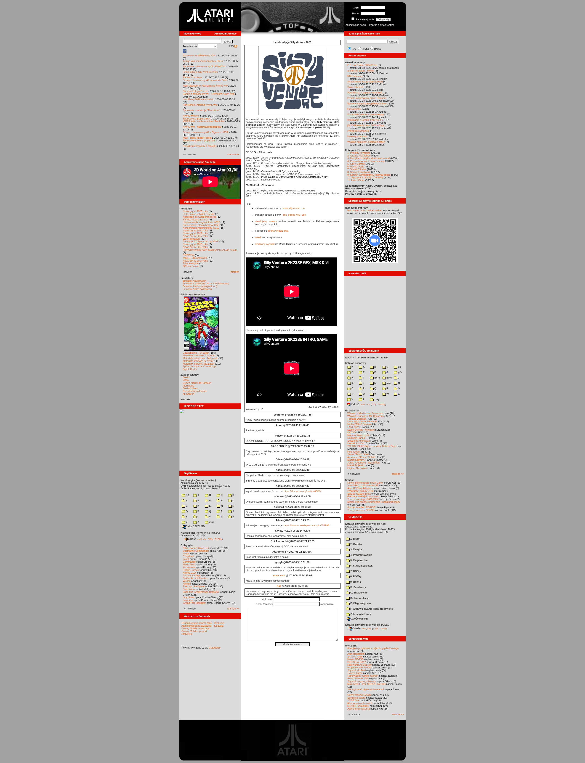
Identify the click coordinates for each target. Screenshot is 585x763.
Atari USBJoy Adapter (359, 488)
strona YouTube (297, 214)
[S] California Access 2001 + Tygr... (366, 125)
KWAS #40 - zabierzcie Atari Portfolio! (203, 121)
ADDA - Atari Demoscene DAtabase (366, 357)
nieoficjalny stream (266, 221)
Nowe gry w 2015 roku (195, 247)
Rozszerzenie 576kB (359, 695)
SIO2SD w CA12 (356, 662)
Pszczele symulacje (358, 131)
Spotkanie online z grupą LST (199, 140)
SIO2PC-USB (354, 656)
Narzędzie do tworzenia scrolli (199, 216)
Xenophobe (189, 567)
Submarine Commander (196, 550)
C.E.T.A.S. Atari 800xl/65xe (362, 65)
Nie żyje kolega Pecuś (195, 91)
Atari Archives (190, 388)
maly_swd (279, 575)
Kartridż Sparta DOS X (195, 219)
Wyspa (187, 581)
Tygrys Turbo (354, 673)
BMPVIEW (188, 255)
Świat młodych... (356, 87)
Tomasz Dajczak (356, 418)
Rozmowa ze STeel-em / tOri (199, 55)
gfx (399, 372)
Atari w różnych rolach (359, 703)
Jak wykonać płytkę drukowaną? (365, 689)
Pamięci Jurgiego (192, 77)
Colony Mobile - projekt (194, 631)
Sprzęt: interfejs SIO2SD (361, 510)
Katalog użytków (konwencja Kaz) (365, 523)
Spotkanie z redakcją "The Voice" (201, 110)
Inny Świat (188, 597)
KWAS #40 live (191, 115)
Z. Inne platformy (360, 614)
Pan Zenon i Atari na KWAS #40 (200, 104)
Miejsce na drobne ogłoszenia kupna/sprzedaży (373, 502)
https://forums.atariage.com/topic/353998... (307, 525)
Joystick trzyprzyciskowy (361, 681)
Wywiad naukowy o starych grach (366, 141)
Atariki (186, 377)
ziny (376, 399)
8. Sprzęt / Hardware (358, 172)
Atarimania (188, 385)
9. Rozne (355, 581)
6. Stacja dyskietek (361, 565)
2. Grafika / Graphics (359, 155)
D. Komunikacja (359, 598)
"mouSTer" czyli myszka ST (362, 485)
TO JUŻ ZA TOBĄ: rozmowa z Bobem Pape (371, 446)
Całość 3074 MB (195, 526)
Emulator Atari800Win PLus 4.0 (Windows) (206, 283)
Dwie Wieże (189, 589)
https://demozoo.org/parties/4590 (302, 491)
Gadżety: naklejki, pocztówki (363, 496)
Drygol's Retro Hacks (195, 391)
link (285, 214)
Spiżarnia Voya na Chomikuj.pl (199, 366)
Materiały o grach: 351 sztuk (198, 363)
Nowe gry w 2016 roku (195, 244)
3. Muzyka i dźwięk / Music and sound (368, 158)
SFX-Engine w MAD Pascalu (198, 214)
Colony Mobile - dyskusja (195, 628)
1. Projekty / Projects (358, 152)
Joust (186, 559)
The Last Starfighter (194, 586)
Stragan (349, 480)
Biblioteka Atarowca (193, 294)
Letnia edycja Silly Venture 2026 (200, 72)
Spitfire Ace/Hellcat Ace (195, 578)
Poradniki (186, 208)
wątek (258, 237)
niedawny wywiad (264, 244)
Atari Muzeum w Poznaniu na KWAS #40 (205, 85)
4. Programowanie (361, 555)
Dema (377, 49)
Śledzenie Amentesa (358, 440)
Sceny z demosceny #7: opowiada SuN (204, 80)
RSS (231, 46)
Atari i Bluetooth (355, 653)
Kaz (279, 586)
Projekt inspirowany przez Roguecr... (367, 98)
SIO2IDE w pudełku (358, 706)
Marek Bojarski (355, 465)
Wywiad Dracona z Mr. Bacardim (365, 416)
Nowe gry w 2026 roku (195, 211)
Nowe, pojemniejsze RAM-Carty (365, 482)
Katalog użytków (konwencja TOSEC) (367, 624)
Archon (187, 583)
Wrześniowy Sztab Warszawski (365, 81)
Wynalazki (351, 645)
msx (388, 383)
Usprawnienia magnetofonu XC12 (201, 222)
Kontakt (185, 399)
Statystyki (186, 634)
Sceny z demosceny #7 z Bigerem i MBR (205, 132)
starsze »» (233, 154)
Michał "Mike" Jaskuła (359, 424)
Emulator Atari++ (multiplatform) (200, 286)
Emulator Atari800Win (194, 280)
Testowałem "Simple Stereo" (362, 675)
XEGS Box (353, 700)
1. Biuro (355, 538)
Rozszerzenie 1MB (358, 678)
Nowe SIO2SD (355, 659)
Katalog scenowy (355, 363)
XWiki (186, 380)
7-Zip (210, 539)
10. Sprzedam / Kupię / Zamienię (365, 177)
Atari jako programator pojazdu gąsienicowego (373, 648)
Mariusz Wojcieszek (358, 435)
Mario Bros (189, 564)
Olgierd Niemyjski (357, 468)
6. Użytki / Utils (355, 166)
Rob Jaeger (353, 451)
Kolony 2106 (190, 572)
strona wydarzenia (278, 230)
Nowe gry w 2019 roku (195, 233)
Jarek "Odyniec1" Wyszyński (363, 462)
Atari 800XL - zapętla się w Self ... (365, 92)
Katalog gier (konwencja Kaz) (198, 480)
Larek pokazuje (191, 238)
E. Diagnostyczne (360, 603)
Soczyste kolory (356, 697)
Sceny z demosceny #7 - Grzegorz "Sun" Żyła (208, 94)
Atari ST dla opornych (195, 258)
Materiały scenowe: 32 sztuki (199, 355)
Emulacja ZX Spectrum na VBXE (201, 241)
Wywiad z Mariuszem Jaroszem (365, 413)
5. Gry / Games (356, 163)
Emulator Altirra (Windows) (197, 289)
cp (399, 367)
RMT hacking (354, 76)
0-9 (187, 495)
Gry (354, 49)
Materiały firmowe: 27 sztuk (198, 361)
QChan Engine (191, 266)
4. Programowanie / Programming (365, 161)
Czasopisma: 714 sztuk (196, 352)
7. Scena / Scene (356, 169)
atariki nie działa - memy (360, 70)
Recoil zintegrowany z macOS (199, 146)
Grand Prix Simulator (194, 602)
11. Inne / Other (355, 180)
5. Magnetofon (359, 560)
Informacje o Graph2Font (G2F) (365, 120)
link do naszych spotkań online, (364, 210)
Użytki (365, 49)
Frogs (186, 553)
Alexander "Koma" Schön (361, 457)
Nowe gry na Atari (357, 136)
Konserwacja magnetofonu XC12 (201, 227)
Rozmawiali (352, 410)
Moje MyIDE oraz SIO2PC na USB (366, 684)
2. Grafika (356, 544)
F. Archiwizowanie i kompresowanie (372, 608)
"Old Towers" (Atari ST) (196, 548)
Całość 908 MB (359, 618)
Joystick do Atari (356, 670)
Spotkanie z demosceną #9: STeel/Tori (204, 66)
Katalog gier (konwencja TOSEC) (200, 532)
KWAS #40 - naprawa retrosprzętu (202, 126)
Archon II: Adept (192, 575)
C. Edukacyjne (358, 592)
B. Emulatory (358, 587)
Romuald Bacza (356, 438)
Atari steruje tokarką (358, 708)
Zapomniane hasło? (356, 25)
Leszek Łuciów (355, 443)
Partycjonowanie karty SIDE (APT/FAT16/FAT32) (210, 249)
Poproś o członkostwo (381, 25)
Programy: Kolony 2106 (360, 491)
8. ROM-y (355, 576)
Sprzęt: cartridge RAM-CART (363, 499)
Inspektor (188, 600)
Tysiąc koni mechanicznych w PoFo (203, 61)
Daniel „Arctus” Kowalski (361, 429)
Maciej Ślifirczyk (356, 459)
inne (211, 522)
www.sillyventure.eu (294, 208)
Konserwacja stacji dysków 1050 (201, 225)
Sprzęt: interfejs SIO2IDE (361, 507)
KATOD (351, 432)
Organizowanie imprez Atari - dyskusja (202, 623)
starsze (235, 271)
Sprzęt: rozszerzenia (359, 493)
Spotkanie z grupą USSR (196, 118)
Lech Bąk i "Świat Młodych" (362, 421)
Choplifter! (188, 556)
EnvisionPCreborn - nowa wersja (365, 114)
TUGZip (218, 539)
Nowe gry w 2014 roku (195, 260)
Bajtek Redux (190, 369)
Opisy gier (187, 545)
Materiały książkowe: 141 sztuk (200, 358)
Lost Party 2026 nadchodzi (198, 99)
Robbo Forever (191, 570)
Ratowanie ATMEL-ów (359, 664)
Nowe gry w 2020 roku (195, 230)
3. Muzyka (356, 549)
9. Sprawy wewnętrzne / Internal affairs (369, 174)
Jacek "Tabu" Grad (358, 454)
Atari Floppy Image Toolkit (197, 137)
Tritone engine (191, 263)
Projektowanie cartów (359, 667)
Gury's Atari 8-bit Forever (197, 383)
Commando (189, 561)
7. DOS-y (355, 571)
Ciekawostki (354, 109)
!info (377, 377)
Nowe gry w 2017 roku (195, 236)
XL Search (188, 393)
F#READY (353, 427)
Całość (192, 539)
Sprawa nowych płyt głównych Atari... (367, 103)
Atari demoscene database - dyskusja (202, 625)
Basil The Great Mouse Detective (201, 592)
